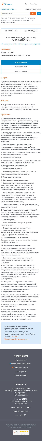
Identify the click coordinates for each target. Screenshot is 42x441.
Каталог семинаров (17, 18)
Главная (4, 18)
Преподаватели (21, 67)
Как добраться (21, 372)
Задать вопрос (21, 360)
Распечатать (12, 31)
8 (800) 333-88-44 (21, 393)
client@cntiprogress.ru (21, 411)
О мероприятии (21, 62)
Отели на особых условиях (21, 364)
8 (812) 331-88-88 (21, 395)
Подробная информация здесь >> (16, 339)
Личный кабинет (21, 375)
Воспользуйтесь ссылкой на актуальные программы (21, 44)
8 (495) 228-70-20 (21, 403)
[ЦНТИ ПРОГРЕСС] (7, 4)
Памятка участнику (21, 71)
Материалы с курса (21, 368)
